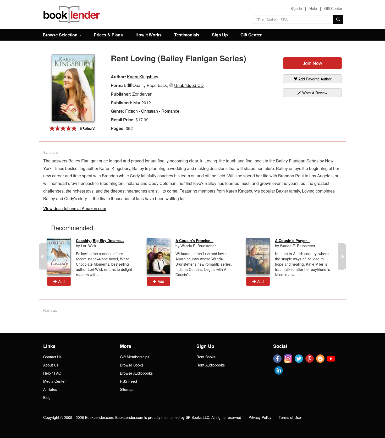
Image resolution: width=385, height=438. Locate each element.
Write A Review (314, 92)
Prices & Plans (108, 35)
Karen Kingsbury (142, 77)
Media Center (54, 381)
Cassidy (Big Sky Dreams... (100, 240)
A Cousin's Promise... (194, 240)
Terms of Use (290, 417)
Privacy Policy (260, 417)
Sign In (296, 8)
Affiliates (50, 389)
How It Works (148, 35)
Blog (47, 397)
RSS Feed (128, 381)
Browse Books (132, 365)
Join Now (312, 62)
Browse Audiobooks (136, 373)
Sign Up (220, 35)
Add (61, 281)
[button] (43, 256)
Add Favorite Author (314, 78)
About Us (50, 365)
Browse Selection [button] (61, 35)
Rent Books (206, 356)
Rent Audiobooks (210, 365)
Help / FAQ (52, 373)
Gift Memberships (134, 356)
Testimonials (186, 35)
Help (313, 8)
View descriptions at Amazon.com (74, 208)
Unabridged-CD (189, 85)
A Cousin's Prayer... (292, 240)
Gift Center (333, 8)
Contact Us (52, 356)
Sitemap (127, 389)
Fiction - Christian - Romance (152, 111)
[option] (93, 261)
